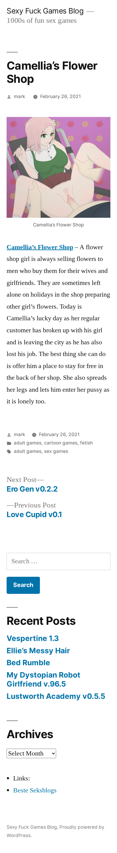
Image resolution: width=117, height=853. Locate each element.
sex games (56, 451)
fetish (86, 443)
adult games (27, 443)
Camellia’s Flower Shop (40, 247)
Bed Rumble (28, 662)
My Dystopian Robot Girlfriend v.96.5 (43, 679)
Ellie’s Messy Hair (38, 650)
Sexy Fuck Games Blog (45, 10)
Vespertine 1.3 (33, 638)
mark (19, 96)
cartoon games (60, 443)
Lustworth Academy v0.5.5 (56, 696)
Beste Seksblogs (35, 790)
